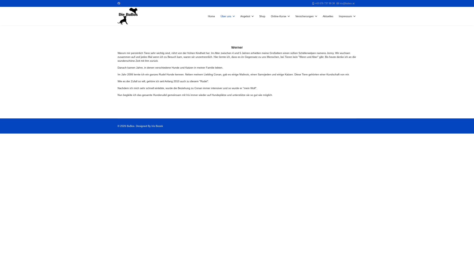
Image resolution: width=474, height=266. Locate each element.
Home (211, 16)
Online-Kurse (278, 16)
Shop (262, 16)
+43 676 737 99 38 (325, 3)
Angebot (245, 16)
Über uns (226, 16)
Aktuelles (328, 16)
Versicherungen (304, 16)
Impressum (345, 16)
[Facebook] (119, 3)
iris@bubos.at (347, 3)
